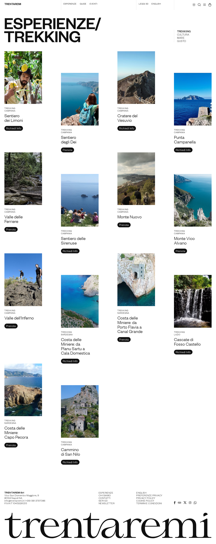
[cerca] (199, 5)
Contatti (104, 497)
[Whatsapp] (195, 503)
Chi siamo (105, 495)
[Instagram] (190, 502)
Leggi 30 (143, 3)
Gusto (181, 41)
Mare (181, 37)
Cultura (183, 34)
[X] (185, 503)
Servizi (103, 500)
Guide (83, 3)
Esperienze (70, 3)
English (156, 3)
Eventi (93, 3)
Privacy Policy (145, 497)
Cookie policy (145, 500)
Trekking (184, 31)
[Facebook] (174, 503)
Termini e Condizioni (149, 503)
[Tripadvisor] (179, 503)
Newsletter (107, 503)
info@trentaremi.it (14, 500)
